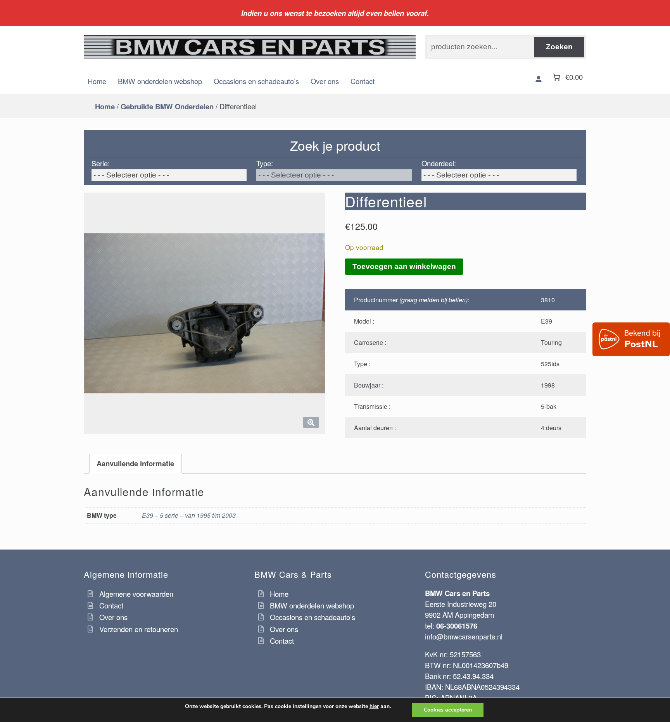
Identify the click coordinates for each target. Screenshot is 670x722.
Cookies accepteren (448, 709)
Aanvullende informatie (135, 463)
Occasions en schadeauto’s (256, 81)
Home (97, 81)
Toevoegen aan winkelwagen (404, 266)
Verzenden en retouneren (138, 629)
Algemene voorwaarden (136, 594)
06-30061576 (456, 625)
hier (374, 706)
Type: (264, 163)
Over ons (325, 81)
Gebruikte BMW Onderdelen (167, 106)
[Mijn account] (538, 79)
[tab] (135, 464)
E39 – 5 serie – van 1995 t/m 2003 (189, 515)
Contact (363, 81)
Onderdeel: (438, 163)
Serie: (101, 163)
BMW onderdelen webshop (160, 81)
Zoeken (559, 47)
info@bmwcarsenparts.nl (463, 636)
